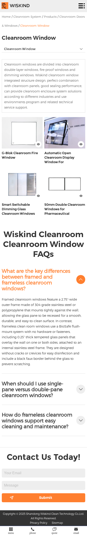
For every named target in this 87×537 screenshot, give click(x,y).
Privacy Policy (38, 522)
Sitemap (57, 522)
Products (50, 16)
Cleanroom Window (34, 25)
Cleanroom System (27, 16)
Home (6, 16)
